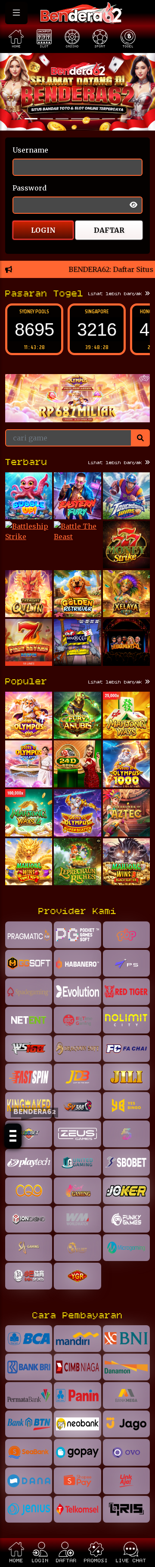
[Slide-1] (46, 119)
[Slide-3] (77, 119)
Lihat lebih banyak (116, 294)
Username (30, 150)
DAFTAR (109, 230)
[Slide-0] (31, 119)
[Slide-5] (108, 119)
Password (29, 188)
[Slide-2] (62, 119)
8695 (34, 329)
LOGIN (43, 230)
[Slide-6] (124, 119)
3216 (97, 329)
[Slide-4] (93, 119)
